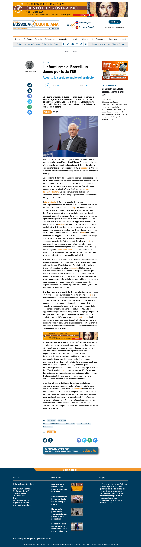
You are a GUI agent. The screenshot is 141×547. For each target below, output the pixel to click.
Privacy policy (18, 538)
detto (88, 241)
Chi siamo (28, 39)
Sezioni (38, 39)
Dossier (75, 39)
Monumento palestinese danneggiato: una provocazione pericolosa (59, 514)
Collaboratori (50, 39)
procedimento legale (79, 317)
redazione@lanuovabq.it (22, 500)
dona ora (114, 22)
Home (17, 39)
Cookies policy (29, 538)
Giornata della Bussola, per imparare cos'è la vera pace (59, 488)
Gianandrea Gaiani (110, 102)
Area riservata (97, 39)
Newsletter (114, 27)
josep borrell (51, 420)
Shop (84, 39)
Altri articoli (71, 469)
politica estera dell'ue (84, 424)
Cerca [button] (122, 39)
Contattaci (113, 39)
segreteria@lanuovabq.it (22, 502)
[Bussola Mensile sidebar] (115, 70)
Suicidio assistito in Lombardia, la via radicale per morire (59, 500)
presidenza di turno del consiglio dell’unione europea (59, 424)
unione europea (47, 427)
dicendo (63, 370)
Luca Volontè (30, 71)
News (85, 22)
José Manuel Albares (65, 249)
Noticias (86, 27)
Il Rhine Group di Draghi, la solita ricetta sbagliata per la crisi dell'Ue (59, 527)
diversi (61, 224)
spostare (85, 168)
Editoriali (74, 51)
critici (83, 232)
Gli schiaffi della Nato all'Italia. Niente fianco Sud (113, 91)
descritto (89, 295)
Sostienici (63, 39)
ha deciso (78, 388)
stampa (73, 207)
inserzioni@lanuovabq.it (22, 505)
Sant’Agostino (98, 44)
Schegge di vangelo (26, 44)
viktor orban (62, 420)
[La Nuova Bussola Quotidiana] (36, 25)
